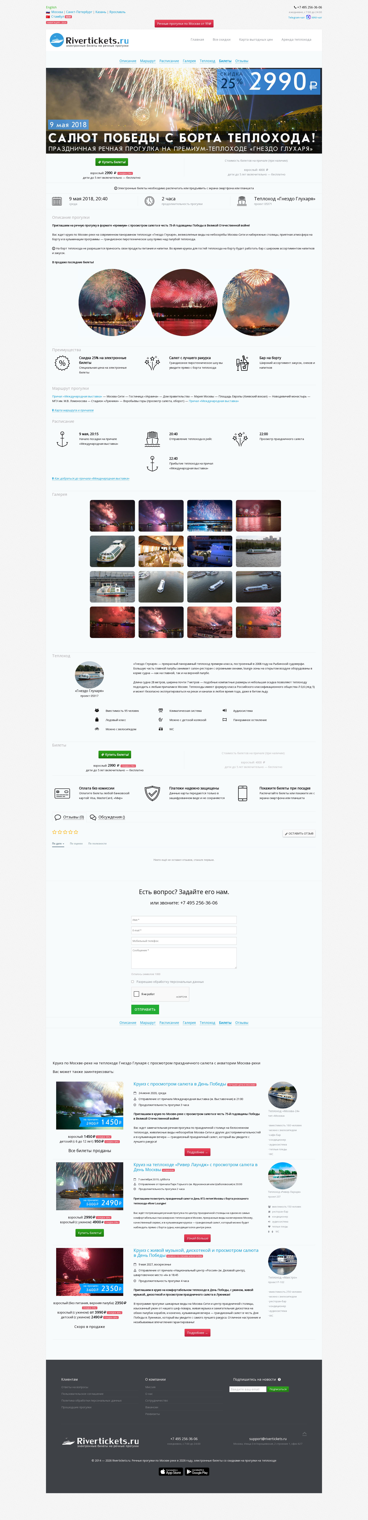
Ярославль (117, 12)
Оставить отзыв (300, 833)
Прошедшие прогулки (76, 1407)
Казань (100, 12)
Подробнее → (197, 1152)
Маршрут (148, 60)
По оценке (76, 843)
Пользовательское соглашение (82, 1394)
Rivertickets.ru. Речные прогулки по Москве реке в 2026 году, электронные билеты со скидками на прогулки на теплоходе (194, 1460)
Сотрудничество (156, 1400)
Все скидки (222, 39)
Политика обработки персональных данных (91, 1400)
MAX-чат (316, 17)
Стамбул (57, 16)
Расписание (169, 60)
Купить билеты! (113, 162)
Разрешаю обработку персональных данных (170, 982)
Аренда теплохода (296, 39)
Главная (197, 39)
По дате (57, 843)
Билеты (225, 60)
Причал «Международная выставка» (77, 396)
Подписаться (278, 1389)
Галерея (189, 60)
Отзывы (241, 60)
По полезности (97, 843)
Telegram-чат (296, 17)
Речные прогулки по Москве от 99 (183, 23)
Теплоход (207, 60)
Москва (57, 12)
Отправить (145, 1009)
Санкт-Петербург (79, 12)
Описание (128, 60)
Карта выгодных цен (256, 39)
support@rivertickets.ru (268, 1438)
